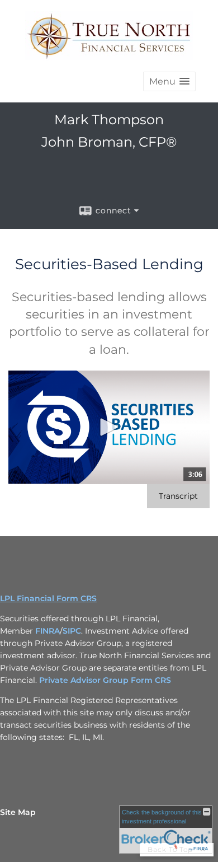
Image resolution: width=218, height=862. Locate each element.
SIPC (72, 631)
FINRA (47, 631)
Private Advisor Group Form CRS (105, 680)
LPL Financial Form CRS (48, 598)
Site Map (18, 812)
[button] (169, 81)
